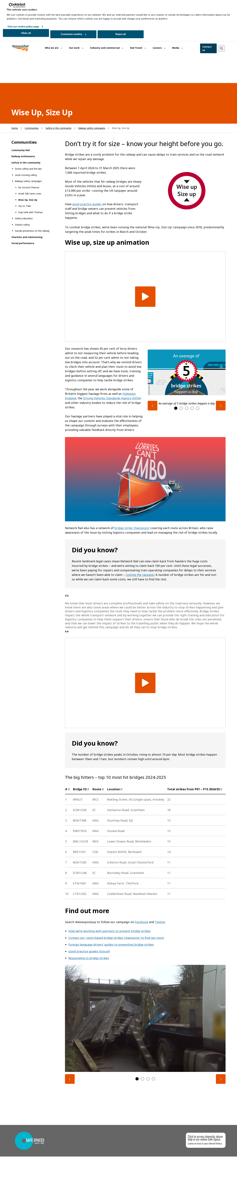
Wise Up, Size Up (27, 199)
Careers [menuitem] (157, 47)
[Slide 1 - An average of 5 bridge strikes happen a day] (175, 408)
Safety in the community (58, 128)
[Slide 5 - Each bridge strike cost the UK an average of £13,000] (197, 408)
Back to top (219, 1174)
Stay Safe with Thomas (30, 212)
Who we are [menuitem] (52, 47)
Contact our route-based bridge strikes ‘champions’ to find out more (116, 938)
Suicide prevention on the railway (32, 230)
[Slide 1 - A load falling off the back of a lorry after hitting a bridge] (137, 1078)
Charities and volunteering (26, 237)
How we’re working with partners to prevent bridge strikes (109, 931)
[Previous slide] (152, 405)
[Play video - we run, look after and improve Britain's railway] (145, 296)
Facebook (141, 922)
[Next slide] (221, 405)
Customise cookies (71, 34)
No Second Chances (28, 187)
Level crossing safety (26, 175)
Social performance (22, 243)
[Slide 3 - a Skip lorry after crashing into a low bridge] (148, 1078)
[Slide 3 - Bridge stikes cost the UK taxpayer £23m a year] (186, 408)
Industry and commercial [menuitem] (105, 47)
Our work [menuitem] (74, 47)
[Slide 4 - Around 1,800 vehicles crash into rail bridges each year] (192, 408)
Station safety (22, 224)
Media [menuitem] (176, 47)
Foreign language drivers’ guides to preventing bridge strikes (111, 944)
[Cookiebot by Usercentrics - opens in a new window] (17, 5)
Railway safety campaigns (91, 128)
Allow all (26, 33)
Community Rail (20, 150)
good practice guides (87, 204)
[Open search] (221, 48)
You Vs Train (24, 205)
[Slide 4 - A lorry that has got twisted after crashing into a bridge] (153, 1078)
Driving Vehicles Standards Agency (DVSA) (112, 398)
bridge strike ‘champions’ (131, 528)
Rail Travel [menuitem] (136, 47)
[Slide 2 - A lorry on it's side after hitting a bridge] (142, 1078)
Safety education (24, 218)
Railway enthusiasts (23, 156)
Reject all (120, 34)
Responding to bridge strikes (88, 958)
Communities (32, 128)
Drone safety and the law (28, 168)
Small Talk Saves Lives (29, 193)
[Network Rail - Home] (20, 48)
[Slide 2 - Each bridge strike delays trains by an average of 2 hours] (181, 408)
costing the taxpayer (140, 575)
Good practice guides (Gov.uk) (89, 951)
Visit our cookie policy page (23, 26)
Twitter (160, 922)
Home (14, 128)
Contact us (207, 48)
